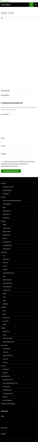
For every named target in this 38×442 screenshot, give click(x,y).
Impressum (4, 427)
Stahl (4, 297)
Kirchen (5, 372)
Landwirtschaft (8, 283)
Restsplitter (6, 386)
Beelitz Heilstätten (8, 342)
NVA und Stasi (7, 211)
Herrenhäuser (7, 190)
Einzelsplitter (7, 390)
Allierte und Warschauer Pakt (12, 200)
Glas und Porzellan (9, 273)
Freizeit (3, 221)
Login (2, 416)
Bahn (4, 314)
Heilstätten (6, 331)
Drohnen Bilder (7, 393)
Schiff (5, 324)
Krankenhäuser (7, 338)
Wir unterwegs (7, 400)
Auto (4, 311)
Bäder (4, 224)
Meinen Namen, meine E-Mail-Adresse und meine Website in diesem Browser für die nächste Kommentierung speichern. (18, 164)
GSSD (4, 207)
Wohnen (3, 183)
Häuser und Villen (8, 187)
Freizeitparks (7, 231)
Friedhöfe (6, 369)
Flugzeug (6, 321)
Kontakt (3, 434)
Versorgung (6, 249)
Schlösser (6, 193)
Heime (4, 335)
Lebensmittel (7, 290)
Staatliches (4, 345)
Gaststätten (6, 235)
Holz (4, 276)
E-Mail (3, 146)
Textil (4, 300)
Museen (5, 397)
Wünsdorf (6, 218)
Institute (5, 352)
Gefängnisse (6, 348)
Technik (5, 362)
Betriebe (5, 262)
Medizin (3, 328)
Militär (3, 197)
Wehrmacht (6, 214)
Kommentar (5, 114)
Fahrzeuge (6, 317)
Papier (4, 293)
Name (3, 138)
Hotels (5, 238)
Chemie (5, 266)
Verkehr (5, 304)
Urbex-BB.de (5, 5)
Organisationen (8, 355)
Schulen (5, 359)
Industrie (4, 252)
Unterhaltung (7, 245)
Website (3, 154)
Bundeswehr (7, 204)
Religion (3, 366)
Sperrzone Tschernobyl (8, 403)
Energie (5, 269)
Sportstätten (7, 242)
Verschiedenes (5, 376)
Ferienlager (6, 228)
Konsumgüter (7, 280)
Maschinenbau (7, 286)
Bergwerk (6, 259)
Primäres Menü (36, 4)
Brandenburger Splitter (10, 383)
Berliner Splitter (8, 379)
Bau (4, 255)
